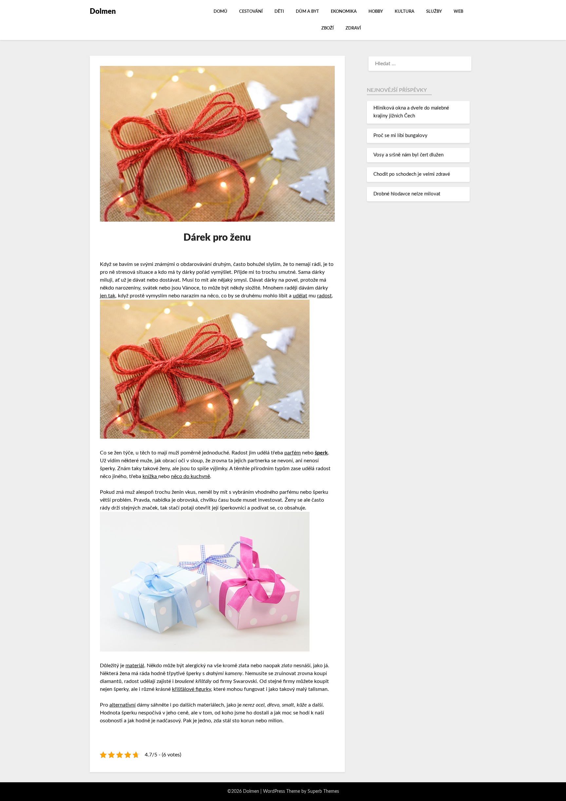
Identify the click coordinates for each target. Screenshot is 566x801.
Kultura (404, 12)
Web (458, 12)
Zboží (327, 28)
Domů (220, 12)
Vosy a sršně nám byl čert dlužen (408, 154)
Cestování (251, 12)
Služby (434, 12)
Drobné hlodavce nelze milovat (406, 193)
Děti (279, 12)
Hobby (375, 12)
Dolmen (103, 11)
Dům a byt (307, 12)
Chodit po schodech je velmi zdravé (411, 174)
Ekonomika (344, 12)
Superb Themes (323, 791)
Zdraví (353, 28)
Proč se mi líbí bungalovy (400, 135)
